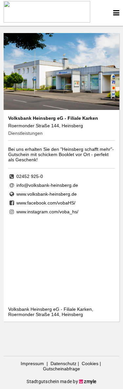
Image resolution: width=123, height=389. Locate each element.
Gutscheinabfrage (61, 368)
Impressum (33, 363)
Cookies (89, 363)
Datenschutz (62, 363)
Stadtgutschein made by (61, 381)
